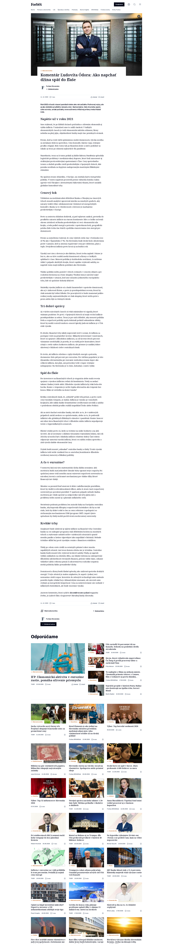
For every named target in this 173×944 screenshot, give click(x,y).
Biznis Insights (84, 10)
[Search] (134, 4)
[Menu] (140, 4)
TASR (33, 684)
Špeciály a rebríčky (63, 10)
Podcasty (75, 10)
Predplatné (119, 4)
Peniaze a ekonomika (44, 10)
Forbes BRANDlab (112, 680)
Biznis (33, 10)
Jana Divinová (35, 774)
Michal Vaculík (112, 843)
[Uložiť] (141, 653)
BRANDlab (94, 10)
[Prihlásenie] (129, 4)
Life (54, 10)
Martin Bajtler (110, 694)
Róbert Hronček (36, 843)
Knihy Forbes (116, 10)
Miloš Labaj (111, 911)
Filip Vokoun (110, 666)
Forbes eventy (105, 10)
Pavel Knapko (35, 913)
